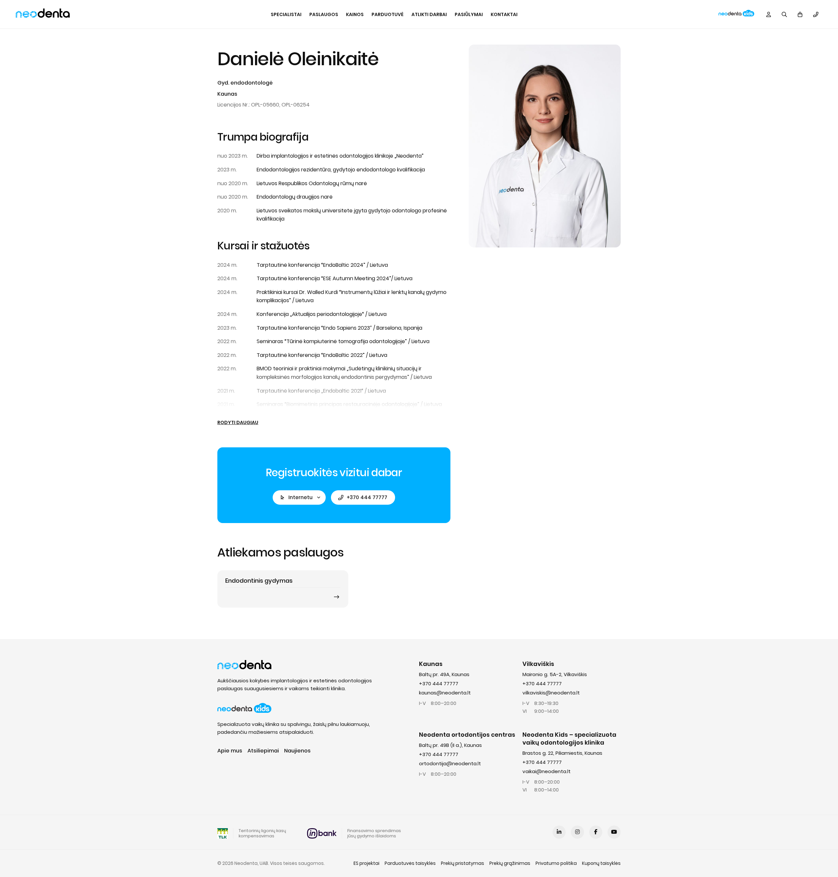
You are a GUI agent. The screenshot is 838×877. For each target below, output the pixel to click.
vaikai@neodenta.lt (546, 771)
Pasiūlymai (469, 14)
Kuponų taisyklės (601, 863)
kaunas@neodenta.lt (445, 692)
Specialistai (286, 14)
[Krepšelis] (800, 14)
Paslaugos (323, 14)
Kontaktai (504, 14)
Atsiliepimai (263, 750)
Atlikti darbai (429, 14)
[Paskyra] (768, 14)
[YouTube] (614, 832)
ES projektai (366, 863)
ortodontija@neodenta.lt (450, 763)
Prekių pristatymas (462, 863)
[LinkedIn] (559, 832)
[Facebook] (595, 832)
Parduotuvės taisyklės (410, 863)
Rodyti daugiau (237, 422)
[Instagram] (577, 832)
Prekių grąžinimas (509, 863)
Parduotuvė (388, 14)
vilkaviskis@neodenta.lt (551, 692)
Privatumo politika (556, 863)
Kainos (355, 14)
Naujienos (297, 750)
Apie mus (229, 750)
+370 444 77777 (367, 497)
